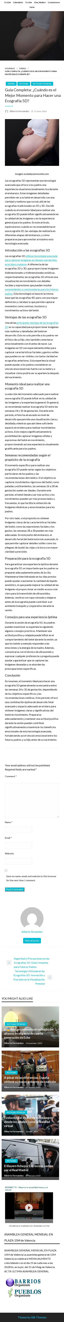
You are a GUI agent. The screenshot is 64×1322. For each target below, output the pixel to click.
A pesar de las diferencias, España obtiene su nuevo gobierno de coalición (30, 1080)
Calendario (18, 2)
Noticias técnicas (42, 84)
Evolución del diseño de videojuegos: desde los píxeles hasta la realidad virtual (28, 1122)
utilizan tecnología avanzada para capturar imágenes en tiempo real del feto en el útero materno (31, 260)
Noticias (23, 84)
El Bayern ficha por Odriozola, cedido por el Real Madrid (28, 1168)
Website (9, 853)
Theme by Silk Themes (32, 1317)
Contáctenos (54, 2)
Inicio (32, 7)
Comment (11, 776)
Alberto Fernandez (20, 111)
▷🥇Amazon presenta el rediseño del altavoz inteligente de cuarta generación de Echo (29, 1033)
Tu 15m (7, 2)
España (22, 68)
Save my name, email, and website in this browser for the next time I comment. (31, 878)
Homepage (10, 68)
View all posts (32, 940)
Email (8, 837)
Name (8, 822)
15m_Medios (40, 2)
